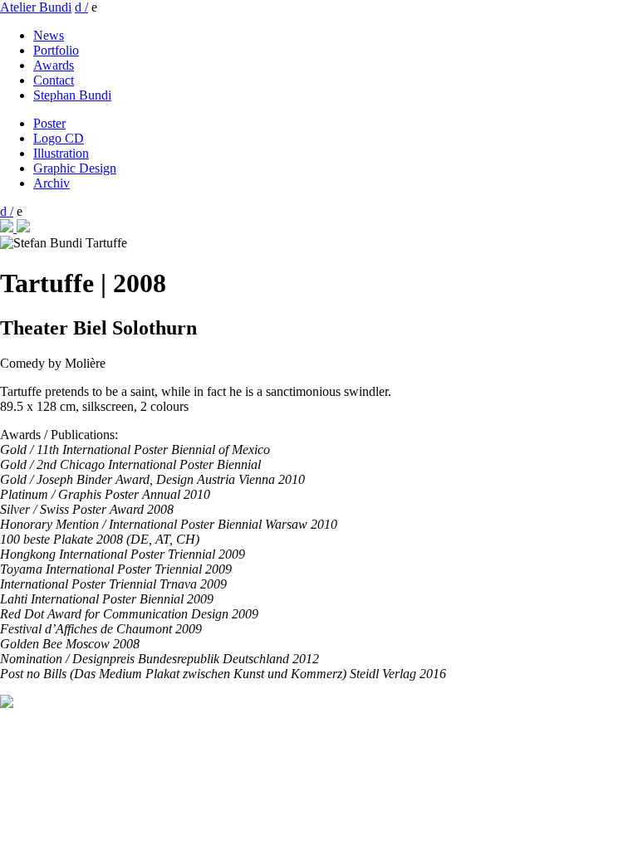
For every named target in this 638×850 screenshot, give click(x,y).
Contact (53, 80)
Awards (53, 65)
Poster (49, 123)
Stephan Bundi (72, 95)
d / (81, 7)
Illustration (61, 153)
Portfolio (56, 50)
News (48, 35)
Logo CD (58, 138)
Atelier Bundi (35, 7)
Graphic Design (74, 168)
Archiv (51, 183)
